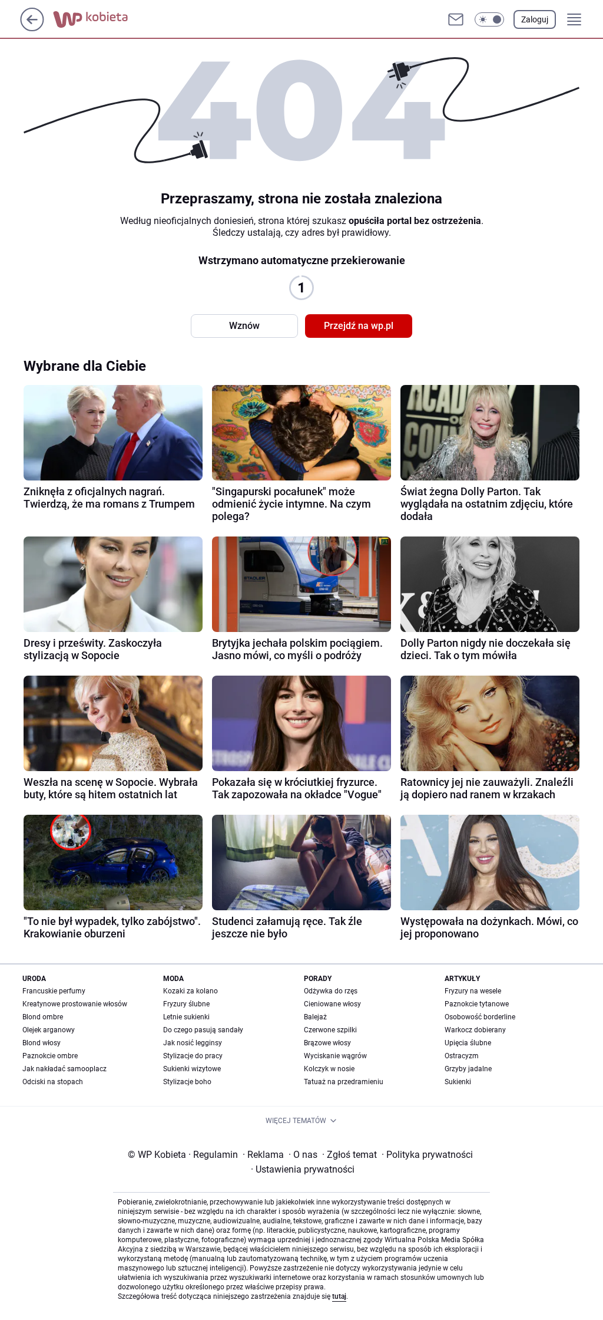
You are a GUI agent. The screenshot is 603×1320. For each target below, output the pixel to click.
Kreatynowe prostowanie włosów (74, 1004)
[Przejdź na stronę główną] (32, 28)
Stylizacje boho (187, 1082)
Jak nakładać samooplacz (64, 1069)
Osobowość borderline (480, 1017)
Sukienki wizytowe (192, 1069)
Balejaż (315, 1017)
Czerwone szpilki (330, 1030)
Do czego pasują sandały (203, 1030)
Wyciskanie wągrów (335, 1056)
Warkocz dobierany (475, 1030)
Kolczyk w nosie (329, 1069)
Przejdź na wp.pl (358, 325)
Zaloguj (534, 19)
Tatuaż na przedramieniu (343, 1082)
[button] (489, 19)
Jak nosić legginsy (192, 1043)
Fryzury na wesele (473, 991)
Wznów (244, 325)
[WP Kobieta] (100, 19)
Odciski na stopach (52, 1082)
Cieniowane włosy (332, 1004)
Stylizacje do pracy (193, 1056)
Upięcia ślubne (468, 1043)
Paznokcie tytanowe (477, 1004)
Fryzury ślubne (186, 1004)
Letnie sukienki (186, 1017)
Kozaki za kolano (190, 991)
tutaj (339, 1296)
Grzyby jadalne (468, 1069)
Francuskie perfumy (53, 991)
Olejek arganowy (48, 1030)
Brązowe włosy (327, 1043)
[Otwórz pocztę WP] (455, 19)
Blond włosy (41, 1043)
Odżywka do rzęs (330, 991)
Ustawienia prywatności (302, 1169)
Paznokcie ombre (50, 1056)
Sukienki (458, 1082)
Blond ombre (42, 1017)
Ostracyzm (462, 1056)
